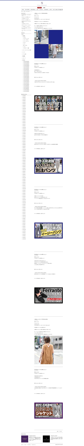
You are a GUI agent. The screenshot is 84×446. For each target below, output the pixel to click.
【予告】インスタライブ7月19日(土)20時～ (41, 319)
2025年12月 (24, 108)
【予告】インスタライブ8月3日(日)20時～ (41, 13)
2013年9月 (24, 190)
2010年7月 (24, 232)
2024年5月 (24, 138)
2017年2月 (24, 155)
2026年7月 (24, 97)
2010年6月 (24, 234)
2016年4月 (24, 168)
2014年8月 (24, 180)
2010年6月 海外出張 (26, 89)
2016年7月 (24, 163)
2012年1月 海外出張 (26, 85)
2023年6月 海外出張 (26, 65)
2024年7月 (24, 135)
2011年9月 (24, 218)
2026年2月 (24, 105)
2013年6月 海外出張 (26, 81)
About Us (22, 444)
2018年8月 (24, 144)
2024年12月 (24, 127)
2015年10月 (24, 169)
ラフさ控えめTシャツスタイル (25, 18)
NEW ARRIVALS (33, 9)
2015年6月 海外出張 (26, 73)
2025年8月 (24, 114)
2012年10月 (24, 202)
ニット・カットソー (26, 41)
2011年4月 (24, 226)
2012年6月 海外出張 (26, 84)
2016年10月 (24, 158)
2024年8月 (24, 133)
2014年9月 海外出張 (26, 76)
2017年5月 (24, 152)
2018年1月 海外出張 (26, 68)
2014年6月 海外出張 (26, 77)
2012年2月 (24, 213)
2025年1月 (24, 125)
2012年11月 (24, 201)
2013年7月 (24, 191)
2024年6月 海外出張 (26, 62)
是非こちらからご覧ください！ (38, 77)
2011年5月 (24, 224)
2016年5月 (24, 166)
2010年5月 (24, 235)
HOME (23, 9)
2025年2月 (24, 124)
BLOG (54, 9)
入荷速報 (24, 35)
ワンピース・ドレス (26, 38)
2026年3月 (24, 103)
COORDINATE (46, 9)
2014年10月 (24, 177)
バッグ (24, 46)
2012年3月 (24, 212)
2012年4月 (24, 210)
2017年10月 (24, 149)
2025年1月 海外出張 (26, 61)
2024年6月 (24, 136)
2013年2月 (24, 196)
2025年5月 (24, 119)
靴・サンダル (25, 45)
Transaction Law (33, 444)
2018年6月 (24, 146)
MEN (44, 7)
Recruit (25, 444)
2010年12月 (24, 229)
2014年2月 (24, 185)
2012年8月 (24, 204)
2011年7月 (24, 221)
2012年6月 (24, 207)
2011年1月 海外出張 (26, 88)
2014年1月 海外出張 (26, 80)
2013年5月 (24, 193)
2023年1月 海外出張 (26, 66)
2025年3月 (24, 122)
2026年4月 (24, 102)
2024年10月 (24, 130)
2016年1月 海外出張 (26, 72)
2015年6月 (24, 174)
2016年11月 (24, 157)
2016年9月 (24, 160)
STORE (51, 9)
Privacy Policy (29, 444)
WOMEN (39, 7)
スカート (24, 42)
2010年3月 (24, 237)
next (60, 431)
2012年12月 (24, 199)
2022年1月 (24, 141)
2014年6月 (24, 182)
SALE (37, 9)
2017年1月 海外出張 (26, 69)
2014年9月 (24, 179)
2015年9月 (24, 171)
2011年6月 (24, 223)
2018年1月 (24, 147)
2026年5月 (24, 100)
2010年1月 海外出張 (26, 91)
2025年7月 (24, 116)
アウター (24, 37)
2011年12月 (24, 215)
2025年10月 (24, 111)
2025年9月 (24, 113)
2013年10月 (24, 188)
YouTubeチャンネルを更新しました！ (40, 63)
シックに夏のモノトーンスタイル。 (26, 26)
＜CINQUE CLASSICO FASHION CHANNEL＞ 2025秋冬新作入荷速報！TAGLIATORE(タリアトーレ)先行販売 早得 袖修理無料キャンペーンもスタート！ (48, 388)
